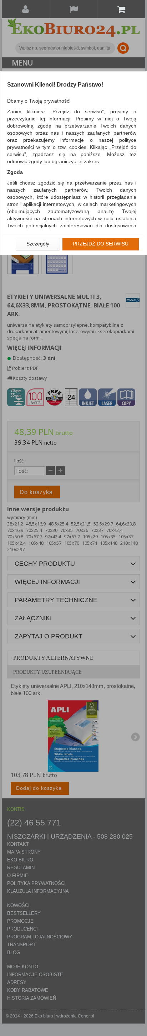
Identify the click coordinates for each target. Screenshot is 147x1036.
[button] (38, 244)
